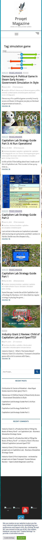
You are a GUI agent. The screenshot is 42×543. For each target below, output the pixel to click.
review (20, 156)
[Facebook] (8, 510)
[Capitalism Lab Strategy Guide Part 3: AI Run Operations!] (21, 122)
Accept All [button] (21, 538)
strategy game (10, 95)
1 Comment (18, 342)
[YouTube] (25, 510)
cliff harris (12, 90)
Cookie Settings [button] (9, 538)
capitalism (19, 151)
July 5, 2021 (7, 87)
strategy (8, 158)
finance (21, 153)
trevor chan (14, 158)
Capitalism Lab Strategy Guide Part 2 (19, 216)
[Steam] (34, 510)
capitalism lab (27, 151)
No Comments (18, 87)
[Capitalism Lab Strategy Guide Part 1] (21, 255)
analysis (6, 90)
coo (17, 153)
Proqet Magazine (20, 21)
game (34, 153)
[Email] (21, 518)
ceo (14, 153)
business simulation (10, 151)
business (6, 225)
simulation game (23, 92)
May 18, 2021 (7, 281)
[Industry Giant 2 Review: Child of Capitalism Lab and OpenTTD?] (21, 316)
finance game (28, 153)
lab (11, 156)
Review (25, 72)
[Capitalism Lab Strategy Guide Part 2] (21, 191)
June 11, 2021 (7, 222)
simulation (25, 156)
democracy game (30, 90)
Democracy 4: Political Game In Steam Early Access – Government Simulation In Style (20, 79)
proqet (15, 156)
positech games (12, 92)
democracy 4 (20, 90)
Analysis (5, 72)
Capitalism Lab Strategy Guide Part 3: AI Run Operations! (19, 142)
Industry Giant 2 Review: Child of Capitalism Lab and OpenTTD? (20, 335)
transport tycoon (26, 347)
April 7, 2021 (7, 342)
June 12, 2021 (7, 148)
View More (8, 106)
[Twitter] (16, 510)
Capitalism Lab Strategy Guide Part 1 (19, 275)
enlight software (9, 286)
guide (8, 156)
